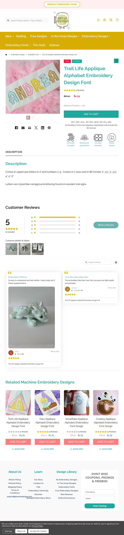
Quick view (19, 449)
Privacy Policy (37, 526)
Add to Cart (91, 114)
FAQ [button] (38, 487)
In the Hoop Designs (64, 36)
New (8, 36)
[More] (13, 36)
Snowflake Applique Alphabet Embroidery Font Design (77, 422)
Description (14, 152)
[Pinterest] (49, 128)
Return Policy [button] (15, 480)
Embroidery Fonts (16, 45)
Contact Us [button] (38, 483)
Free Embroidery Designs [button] (66, 491)
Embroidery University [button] (38, 491)
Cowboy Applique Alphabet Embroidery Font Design (106, 422)
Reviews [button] (38, 494)
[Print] (29, 128)
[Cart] (117, 20)
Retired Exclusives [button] (66, 498)
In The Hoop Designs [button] (66, 483)
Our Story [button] (38, 480)
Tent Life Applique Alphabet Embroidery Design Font (18, 422)
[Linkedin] (42, 128)
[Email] (23, 128)
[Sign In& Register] (98, 20)
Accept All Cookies (38, 531)
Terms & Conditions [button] (15, 491)
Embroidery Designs (95, 36)
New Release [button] (67, 494)
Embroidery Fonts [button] (67, 487)
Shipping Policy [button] (15, 487)
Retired (54, 45)
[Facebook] (16, 128)
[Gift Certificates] (104, 20)
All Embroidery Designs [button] (66, 480)
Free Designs (38, 36)
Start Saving (99, 505)
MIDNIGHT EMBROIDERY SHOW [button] (62, 4)
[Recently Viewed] (111, 20)
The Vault (39, 45)
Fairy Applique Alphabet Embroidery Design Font (47, 422)
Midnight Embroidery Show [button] (38, 498)
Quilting (21, 36)
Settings (8, 531)
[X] (36, 128)
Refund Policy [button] (15, 483)
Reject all (21, 531)
